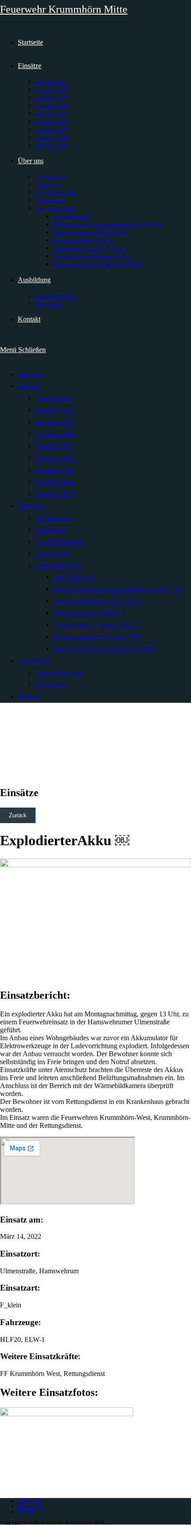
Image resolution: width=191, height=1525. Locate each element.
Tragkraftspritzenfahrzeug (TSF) (97, 636)
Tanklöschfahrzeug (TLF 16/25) (97, 601)
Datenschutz (31, 1506)
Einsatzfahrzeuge (59, 565)
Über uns (30, 505)
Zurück (18, 815)
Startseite (30, 374)
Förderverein (53, 553)
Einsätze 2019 (55, 493)
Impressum (29, 1501)
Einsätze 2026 (55, 410)
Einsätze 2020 (55, 481)
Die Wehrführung (60, 541)
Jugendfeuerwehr (60, 672)
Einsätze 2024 (55, 433)
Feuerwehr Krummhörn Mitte (63, 9)
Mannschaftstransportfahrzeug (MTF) (105, 648)
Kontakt (29, 696)
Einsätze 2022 (55, 457)
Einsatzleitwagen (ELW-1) (89, 613)
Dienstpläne (52, 684)
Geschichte (51, 529)
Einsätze (29, 386)
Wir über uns (53, 517)
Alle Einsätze (54, 398)
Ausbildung (34, 660)
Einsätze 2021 (55, 469)
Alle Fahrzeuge (74, 577)
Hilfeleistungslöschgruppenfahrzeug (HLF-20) (117, 589)
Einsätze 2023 (55, 445)
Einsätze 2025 (55, 421)
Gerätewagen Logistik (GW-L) (95, 624)
